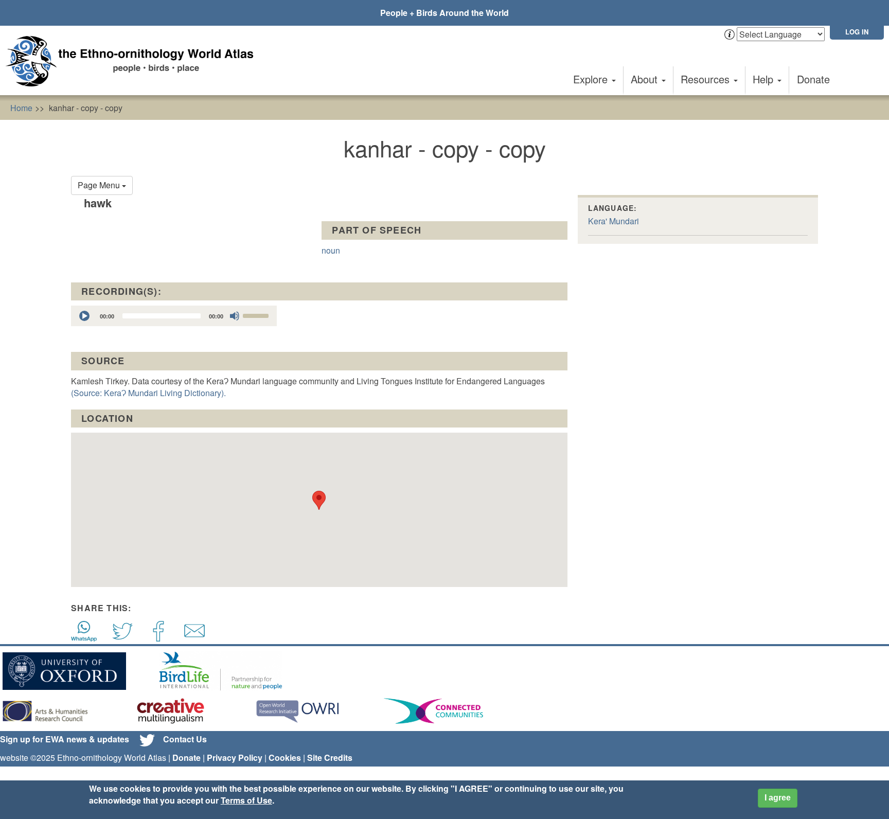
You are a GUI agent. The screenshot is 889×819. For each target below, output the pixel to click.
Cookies (285, 757)
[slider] (257, 315)
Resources (707, 79)
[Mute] (234, 316)
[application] (174, 316)
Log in (856, 32)
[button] (319, 500)
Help (764, 79)
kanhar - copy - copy (85, 108)
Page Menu (100, 185)
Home (21, 108)
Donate (813, 79)
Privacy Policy (234, 757)
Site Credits (329, 757)
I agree (777, 797)
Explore (592, 79)
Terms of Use (246, 800)
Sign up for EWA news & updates (64, 739)
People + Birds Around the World (444, 13)
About (646, 79)
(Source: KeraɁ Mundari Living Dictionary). (148, 393)
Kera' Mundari (613, 221)
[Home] (133, 61)
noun (331, 250)
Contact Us (185, 739)
